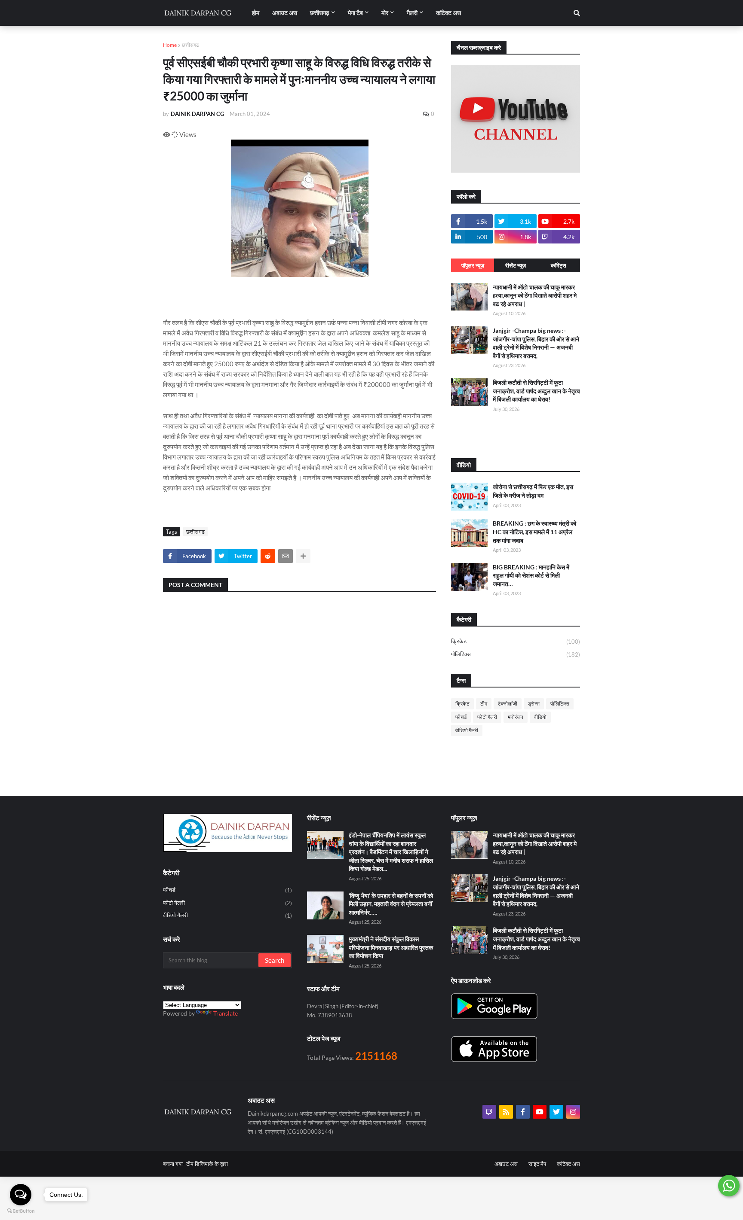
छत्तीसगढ (190, 45)
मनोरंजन (515, 717)
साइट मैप (537, 1163)
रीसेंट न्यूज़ (515, 265)
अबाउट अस (506, 1163)
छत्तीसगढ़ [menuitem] (319, 12)
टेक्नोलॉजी (507, 703)
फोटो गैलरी (487, 717)
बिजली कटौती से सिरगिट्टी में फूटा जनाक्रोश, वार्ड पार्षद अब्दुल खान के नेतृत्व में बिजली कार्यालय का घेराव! (536, 391)
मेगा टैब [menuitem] (355, 12)
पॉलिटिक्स (515, 654)
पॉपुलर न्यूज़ (472, 265)
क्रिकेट (515, 641)
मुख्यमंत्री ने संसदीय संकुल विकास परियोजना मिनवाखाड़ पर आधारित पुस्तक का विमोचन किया (391, 947)
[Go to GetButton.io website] (20, 1211)
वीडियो (540, 717)
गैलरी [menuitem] (412, 12)
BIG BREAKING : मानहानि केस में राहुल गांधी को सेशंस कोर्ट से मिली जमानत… (531, 575)
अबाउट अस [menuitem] (284, 12)
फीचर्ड (461, 717)
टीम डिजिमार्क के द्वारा (207, 1163)
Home (170, 45)
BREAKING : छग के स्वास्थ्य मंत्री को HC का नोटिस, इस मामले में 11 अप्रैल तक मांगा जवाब (534, 532)
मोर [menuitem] (384, 12)
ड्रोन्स (534, 703)
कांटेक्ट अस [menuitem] (448, 12)
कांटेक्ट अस (568, 1163)
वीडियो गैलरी (466, 730)
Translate (225, 1013)
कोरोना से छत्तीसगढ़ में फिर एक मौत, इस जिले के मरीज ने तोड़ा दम (533, 491)
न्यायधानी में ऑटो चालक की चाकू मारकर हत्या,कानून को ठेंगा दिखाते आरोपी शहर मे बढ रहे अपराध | (535, 295)
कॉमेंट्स (558, 265)
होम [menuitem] (255, 12)
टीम (483, 703)
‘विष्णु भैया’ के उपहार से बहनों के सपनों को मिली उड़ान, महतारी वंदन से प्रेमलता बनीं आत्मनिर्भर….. (391, 904)
